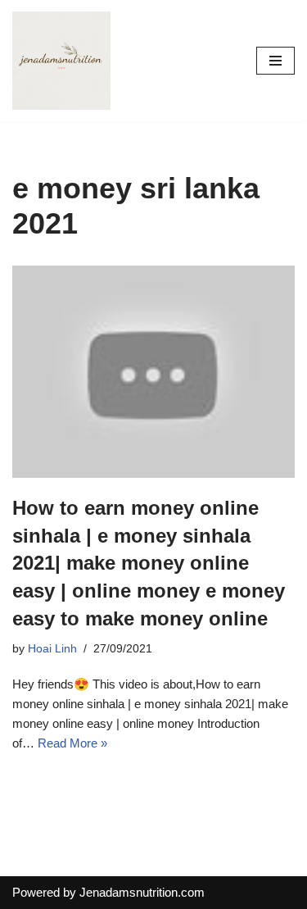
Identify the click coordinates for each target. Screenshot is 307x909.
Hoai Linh (52, 649)
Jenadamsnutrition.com (142, 892)
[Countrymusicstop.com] (61, 60)
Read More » (72, 743)
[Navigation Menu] (275, 61)
